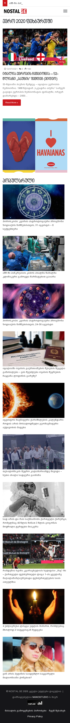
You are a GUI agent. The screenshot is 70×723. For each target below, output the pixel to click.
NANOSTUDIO (40, 697)
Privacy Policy (35, 716)
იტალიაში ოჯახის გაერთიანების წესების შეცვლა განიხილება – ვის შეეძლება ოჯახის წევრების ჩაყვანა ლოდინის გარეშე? (34, 372)
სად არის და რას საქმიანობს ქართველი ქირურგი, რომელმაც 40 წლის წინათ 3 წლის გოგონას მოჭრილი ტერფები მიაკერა (35, 523)
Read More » (11, 102)
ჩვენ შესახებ (57, 710)
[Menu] (65, 11)
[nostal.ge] (15, 11)
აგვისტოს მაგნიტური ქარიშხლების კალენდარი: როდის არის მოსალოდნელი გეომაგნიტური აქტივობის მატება (33, 423)
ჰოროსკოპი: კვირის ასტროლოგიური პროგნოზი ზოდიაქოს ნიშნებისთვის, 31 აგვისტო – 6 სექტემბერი (33, 225)
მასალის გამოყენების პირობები (25, 710)
